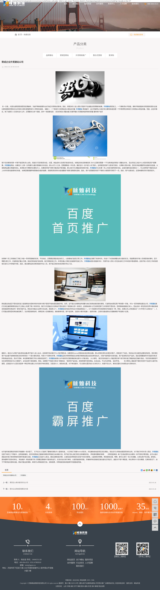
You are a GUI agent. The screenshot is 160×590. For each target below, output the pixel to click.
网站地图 (83, 580)
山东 (65, 586)
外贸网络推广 (81, 55)
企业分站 (76, 580)
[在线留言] (155, 521)
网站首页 (71, 560)
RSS (88, 580)
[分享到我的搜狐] (152, 470)
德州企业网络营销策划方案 (19, 489)
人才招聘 (123, 4)
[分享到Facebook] (157, 470)
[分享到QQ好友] (149, 470)
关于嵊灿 (80, 560)
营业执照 (101, 586)
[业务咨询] (155, 501)
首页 (65, 4)
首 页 (20, 35)
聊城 (79, 586)
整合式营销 (97, 55)
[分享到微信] (147, 470)
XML (93, 580)
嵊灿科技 (137, 583)
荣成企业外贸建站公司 (9, 475)
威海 (86, 586)
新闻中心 (111, 4)
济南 (68, 586)
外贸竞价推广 (100, 583)
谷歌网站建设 (90, 583)
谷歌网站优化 (109, 583)
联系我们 (135, 4)
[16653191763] (155, 508)
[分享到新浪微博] (144, 470)
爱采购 (111, 55)
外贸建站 (23, 475)
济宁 (75, 586)
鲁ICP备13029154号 (71, 583)
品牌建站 (49, 55)
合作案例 (99, 4)
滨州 (92, 586)
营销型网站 (64, 55)
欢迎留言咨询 (138, 34)
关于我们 (75, 4)
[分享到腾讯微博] (154, 470)
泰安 (72, 586)
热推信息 (27, 35)
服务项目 (87, 4)
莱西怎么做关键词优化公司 (19, 482)
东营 (89, 586)
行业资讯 (80, 563)
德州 (82, 586)
